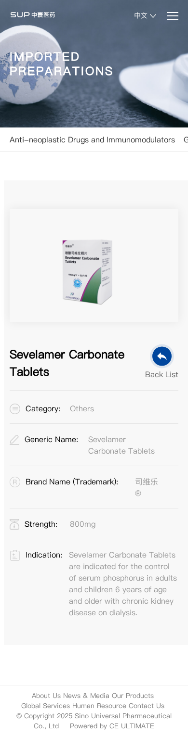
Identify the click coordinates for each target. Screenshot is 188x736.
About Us (46, 695)
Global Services (45, 706)
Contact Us (146, 706)
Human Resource (99, 706)
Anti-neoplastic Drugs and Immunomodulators (92, 139)
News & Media (86, 695)
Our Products (133, 695)
